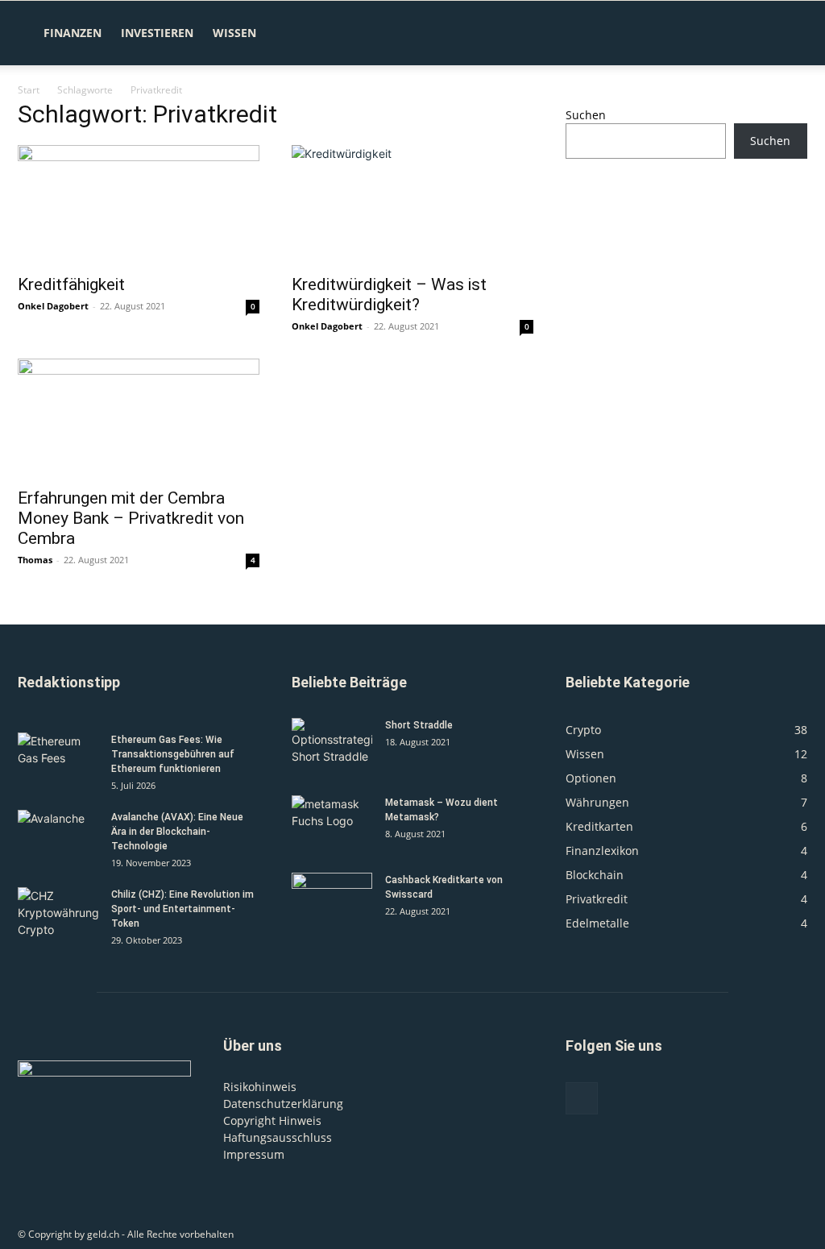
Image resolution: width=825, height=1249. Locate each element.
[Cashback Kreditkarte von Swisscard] (332, 901)
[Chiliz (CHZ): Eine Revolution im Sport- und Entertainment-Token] (58, 915)
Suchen (586, 114)
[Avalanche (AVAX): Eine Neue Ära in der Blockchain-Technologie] (58, 838)
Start (28, 90)
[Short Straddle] (332, 746)
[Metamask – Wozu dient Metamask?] (332, 823)
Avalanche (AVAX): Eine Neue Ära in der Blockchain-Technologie (177, 831)
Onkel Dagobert (53, 306)
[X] (582, 1098)
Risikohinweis (259, 1086)
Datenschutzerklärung (283, 1103)
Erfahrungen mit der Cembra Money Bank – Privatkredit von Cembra (131, 518)
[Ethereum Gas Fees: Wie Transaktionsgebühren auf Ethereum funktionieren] (58, 760)
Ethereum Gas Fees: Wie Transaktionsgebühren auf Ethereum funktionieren (172, 754)
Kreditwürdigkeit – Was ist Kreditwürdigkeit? (389, 294)
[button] (788, 34)
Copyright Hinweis (272, 1120)
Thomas (35, 560)
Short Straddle (419, 725)
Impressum (253, 1154)
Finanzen (73, 32)
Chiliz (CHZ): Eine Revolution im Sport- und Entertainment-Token (182, 909)
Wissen (234, 32)
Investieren (157, 32)
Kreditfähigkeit (71, 284)
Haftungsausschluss (277, 1137)
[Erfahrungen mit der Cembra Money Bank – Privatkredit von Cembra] (138, 418)
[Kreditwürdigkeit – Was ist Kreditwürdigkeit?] (412, 204)
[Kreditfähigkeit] (138, 204)
